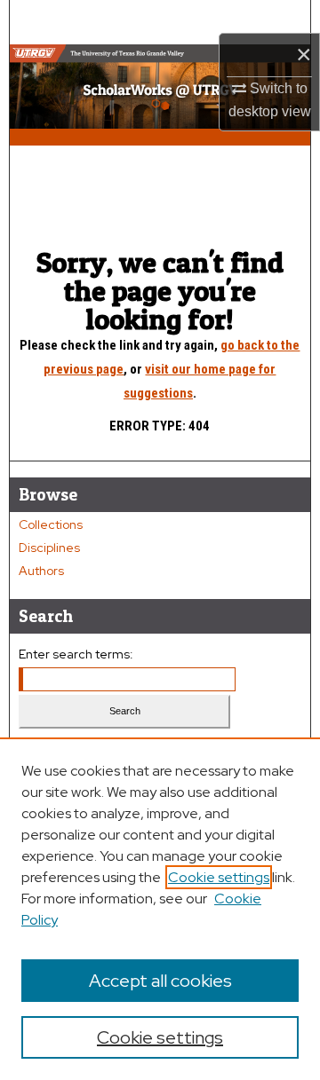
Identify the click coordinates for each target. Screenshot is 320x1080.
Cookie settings (218, 877)
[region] (160, 908)
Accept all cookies (160, 980)
